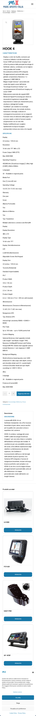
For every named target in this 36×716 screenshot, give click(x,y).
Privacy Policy (22, 713)
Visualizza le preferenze (18, 708)
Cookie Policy (13, 713)
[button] (33, 672)
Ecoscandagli (12, 402)
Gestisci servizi (17, 692)
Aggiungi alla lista (23, 394)
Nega (18, 703)
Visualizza (18, 530)
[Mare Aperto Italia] (15, 4)
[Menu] (32, 4)
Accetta (18, 697)
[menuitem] (32, 4)
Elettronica (19, 402)
